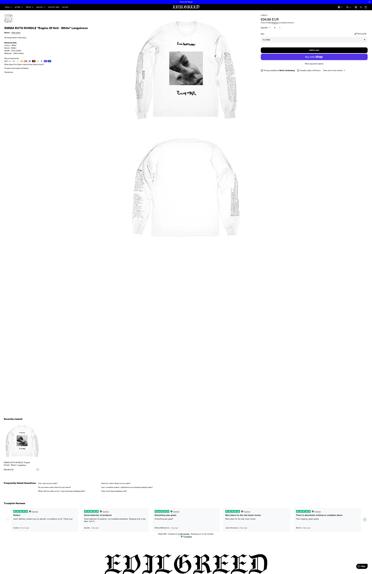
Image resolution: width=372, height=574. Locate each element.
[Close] (369, 2)
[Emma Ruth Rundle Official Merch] (11, 18)
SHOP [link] (7, 7)
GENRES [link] (40, 7)
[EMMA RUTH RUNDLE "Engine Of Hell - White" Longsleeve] (22, 441)
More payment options (314, 63)
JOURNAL (65, 7)
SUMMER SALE (53, 7)
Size (262, 33)
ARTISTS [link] (17, 7)
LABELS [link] (28, 7)
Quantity (264, 27)
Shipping (275, 22)
